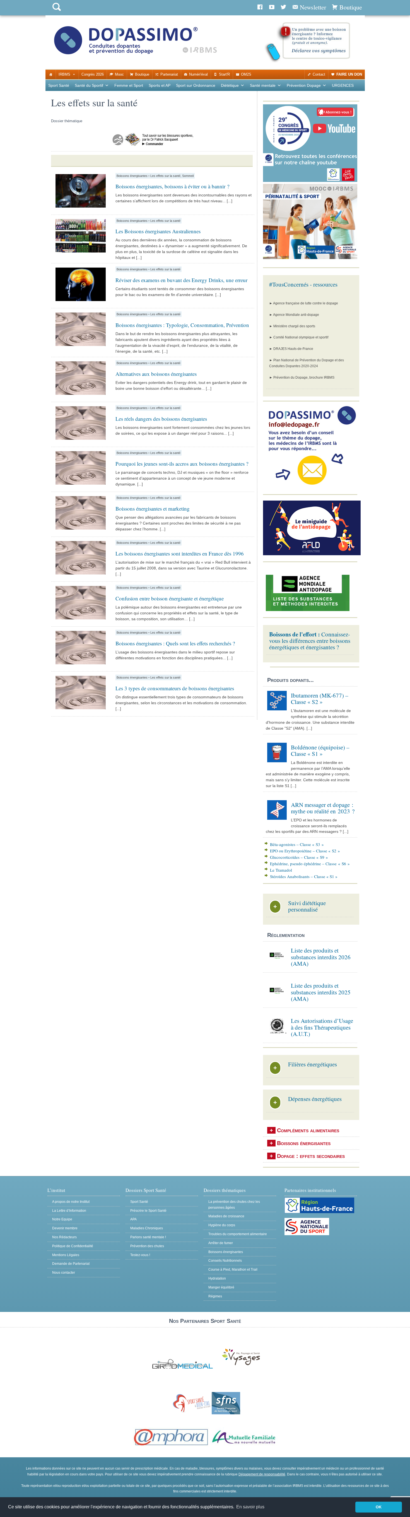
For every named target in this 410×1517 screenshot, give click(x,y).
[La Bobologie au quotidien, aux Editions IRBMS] (153, 148)
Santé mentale (263, 85)
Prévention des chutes (147, 1246)
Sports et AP (159, 85)
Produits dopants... (290, 680)
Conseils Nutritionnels (225, 1261)
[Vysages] (241, 1365)
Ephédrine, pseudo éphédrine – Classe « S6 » (310, 863)
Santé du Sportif (89, 85)
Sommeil (188, 175)
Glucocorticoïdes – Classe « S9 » (299, 857)
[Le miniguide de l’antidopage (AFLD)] (312, 554)
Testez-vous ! (140, 1255)
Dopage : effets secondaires (311, 1156)
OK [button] (379, 1507)
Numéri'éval (198, 74)
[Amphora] (171, 1446)
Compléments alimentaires (308, 1130)
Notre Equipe (62, 1219)
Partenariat (169, 74)
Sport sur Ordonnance (195, 85)
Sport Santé (58, 85)
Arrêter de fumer (220, 1243)
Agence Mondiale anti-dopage (296, 315)
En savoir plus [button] (250, 1506)
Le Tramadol (281, 870)
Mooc (119, 74)
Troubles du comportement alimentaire (237, 1234)
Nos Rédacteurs (64, 1237)
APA (133, 1219)
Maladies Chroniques (146, 1228)
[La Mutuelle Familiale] (244, 1446)
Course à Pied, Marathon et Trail (232, 1269)
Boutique (142, 74)
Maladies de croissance (226, 1216)
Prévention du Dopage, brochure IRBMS (303, 377)
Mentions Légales (65, 1255)
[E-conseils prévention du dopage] (312, 487)
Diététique (230, 85)
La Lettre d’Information (69, 1211)
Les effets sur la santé (165, 175)
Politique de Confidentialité (72, 1246)
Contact (319, 74)
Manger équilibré (221, 1287)
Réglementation (286, 935)
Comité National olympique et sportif (300, 337)
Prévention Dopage (304, 85)
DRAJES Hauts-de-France (293, 349)
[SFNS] (226, 1413)
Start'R (224, 74)
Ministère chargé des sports (294, 326)
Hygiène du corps (221, 1225)
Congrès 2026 (92, 74)
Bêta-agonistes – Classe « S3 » (297, 844)
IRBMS (64, 74)
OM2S (246, 74)
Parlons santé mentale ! (148, 1237)
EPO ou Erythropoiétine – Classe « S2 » (305, 851)
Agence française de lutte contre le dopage (305, 303)
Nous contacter (63, 1273)
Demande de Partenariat (71, 1264)
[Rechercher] (57, 12)
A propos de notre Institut (71, 1202)
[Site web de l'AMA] (307, 610)
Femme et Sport (128, 85)
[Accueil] (51, 74)
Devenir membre (65, 1228)
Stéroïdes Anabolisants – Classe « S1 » (303, 876)
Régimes (215, 1296)
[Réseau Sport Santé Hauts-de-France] (190, 1413)
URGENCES (343, 85)
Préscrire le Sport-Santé (148, 1211)
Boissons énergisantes (132, 175)
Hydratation (217, 1278)
